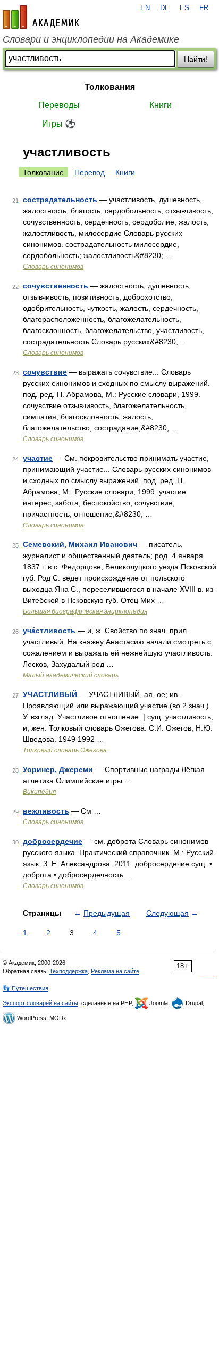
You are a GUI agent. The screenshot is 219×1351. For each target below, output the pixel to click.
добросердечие (52, 841)
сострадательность (60, 199)
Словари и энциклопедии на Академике (91, 39)
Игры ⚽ (58, 123)
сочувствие (45, 372)
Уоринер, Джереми (58, 769)
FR (203, 8)
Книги (160, 105)
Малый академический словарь (71, 675)
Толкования (110, 87)
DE (165, 8)
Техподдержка (68, 971)
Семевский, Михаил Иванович (80, 544)
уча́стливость (49, 630)
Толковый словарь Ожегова (65, 750)
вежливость (46, 811)
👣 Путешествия (25, 988)
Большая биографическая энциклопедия (85, 611)
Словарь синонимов (53, 266)
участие (38, 458)
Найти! (195, 59)
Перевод (89, 172)
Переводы (59, 105)
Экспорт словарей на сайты (40, 1003)
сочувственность (55, 285)
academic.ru (41, 17)
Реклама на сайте (115, 971)
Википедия (39, 791)
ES (184, 8)
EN (145, 8)
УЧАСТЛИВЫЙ (50, 694)
